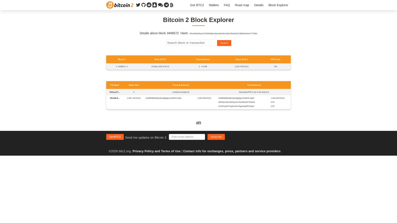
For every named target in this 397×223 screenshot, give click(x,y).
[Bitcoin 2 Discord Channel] (160, 5)
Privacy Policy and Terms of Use (157, 151)
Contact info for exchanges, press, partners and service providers (232, 151)
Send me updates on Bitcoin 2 (145, 137)
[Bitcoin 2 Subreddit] (149, 5)
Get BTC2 (197, 5)
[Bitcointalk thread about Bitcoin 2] (171, 5)
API (198, 122)
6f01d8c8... (115, 98)
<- (117, 67)
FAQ (227, 5)
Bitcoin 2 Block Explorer (198, 19)
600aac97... (115, 92)
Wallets (214, 5)
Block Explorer (278, 5)
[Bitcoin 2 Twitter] (138, 5)
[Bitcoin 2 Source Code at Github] (143, 5)
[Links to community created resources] (154, 5)
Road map (242, 5)
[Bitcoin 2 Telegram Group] (166, 5)
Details (258, 5)
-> (127, 67)
